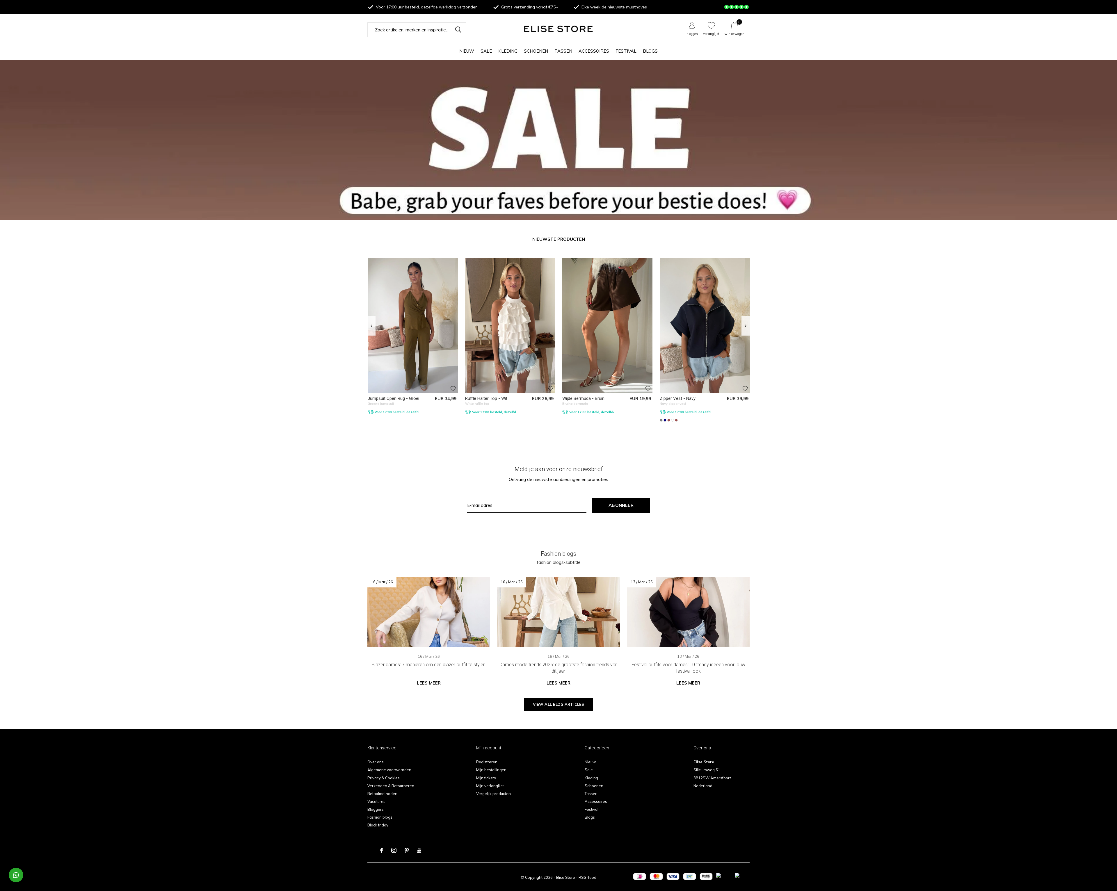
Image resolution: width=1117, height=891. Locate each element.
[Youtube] (419, 850)
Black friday (377, 825)
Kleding (507, 51)
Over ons (375, 762)
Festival (626, 51)
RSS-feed (587, 877)
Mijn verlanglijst (490, 785)
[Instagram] (393, 850)
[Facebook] (381, 850)
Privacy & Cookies (383, 778)
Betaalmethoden (382, 793)
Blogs (650, 51)
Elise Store (565, 877)
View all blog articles (558, 704)
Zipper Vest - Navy (678, 398)
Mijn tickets (486, 778)
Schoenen (536, 51)
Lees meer (429, 683)
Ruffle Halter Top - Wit (486, 398)
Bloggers (375, 809)
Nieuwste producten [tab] (558, 239)
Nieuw (466, 51)
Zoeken (458, 29)
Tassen (563, 51)
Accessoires (594, 51)
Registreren (486, 762)
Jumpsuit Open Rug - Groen (394, 398)
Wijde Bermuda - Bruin (583, 398)
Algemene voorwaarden (389, 769)
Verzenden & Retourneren (390, 785)
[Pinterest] (407, 850)
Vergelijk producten (493, 793)
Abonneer (621, 505)
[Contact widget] (16, 875)
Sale (486, 51)
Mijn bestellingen (491, 769)
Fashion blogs (379, 817)
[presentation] (371, 326)
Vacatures (376, 801)
